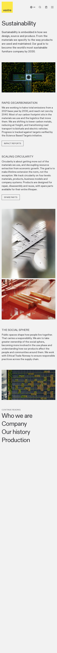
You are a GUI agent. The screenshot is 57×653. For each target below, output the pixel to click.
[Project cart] (46, 7)
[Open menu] (52, 7)
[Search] (40, 7)
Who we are (17, 415)
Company (14, 423)
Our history (16, 431)
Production (16, 440)
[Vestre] (7, 7)
